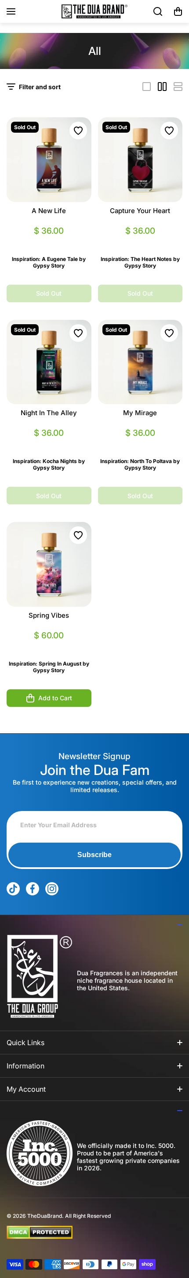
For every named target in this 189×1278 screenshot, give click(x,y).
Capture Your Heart (140, 210)
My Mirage (140, 413)
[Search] (158, 11)
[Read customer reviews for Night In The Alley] (49, 443)
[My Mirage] (140, 362)
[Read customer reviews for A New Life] (49, 241)
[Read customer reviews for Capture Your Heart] (140, 241)
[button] (178, 11)
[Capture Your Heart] (140, 159)
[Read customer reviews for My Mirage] (140, 443)
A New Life (49, 210)
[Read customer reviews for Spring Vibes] (49, 646)
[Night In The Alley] (49, 362)
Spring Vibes (49, 615)
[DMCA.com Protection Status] (87, 1232)
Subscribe (94, 854)
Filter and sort (40, 87)
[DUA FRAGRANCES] (94, 11)
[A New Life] (49, 159)
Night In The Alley (49, 413)
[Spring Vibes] (49, 564)
